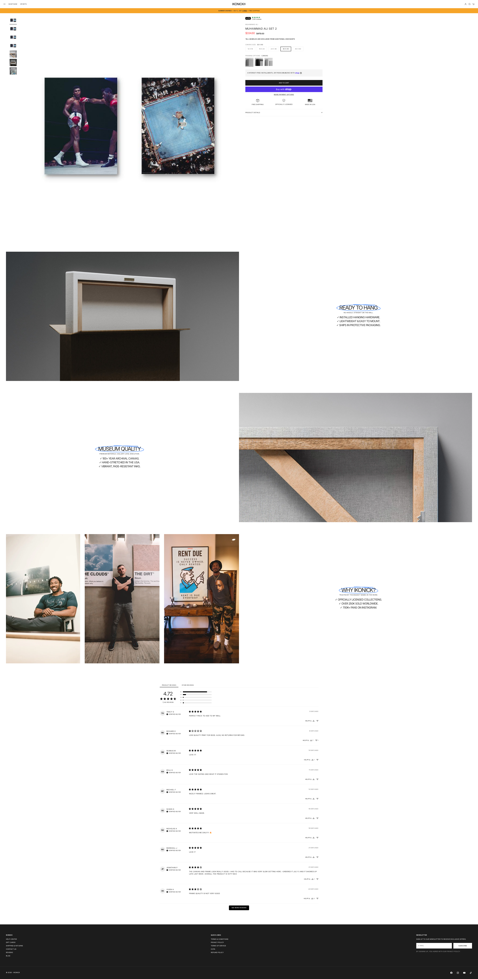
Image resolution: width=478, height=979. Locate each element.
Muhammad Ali (251, 24)
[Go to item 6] (13, 62)
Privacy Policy (217, 942)
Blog (8, 956)
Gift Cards (11, 942)
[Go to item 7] (13, 71)
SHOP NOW (12, 4)
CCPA (213, 949)
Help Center (11, 939)
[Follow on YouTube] (464, 973)
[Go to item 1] (13, 20)
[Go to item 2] (13, 28)
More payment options (284, 94)
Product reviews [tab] (169, 685)
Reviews (9, 952)
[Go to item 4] (13, 45)
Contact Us (11, 949)
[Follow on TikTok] (471, 973)
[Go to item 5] (13, 54)
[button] (196, 692)
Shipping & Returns (14, 946)
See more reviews (239, 908)
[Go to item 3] (13, 37)
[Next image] (236, 129)
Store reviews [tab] (188, 685)
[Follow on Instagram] (458, 973)
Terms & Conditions (219, 939)
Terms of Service (218, 946)
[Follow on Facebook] (451, 973)
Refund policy (217, 952)
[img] (173, 714)
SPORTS (23, 4)
